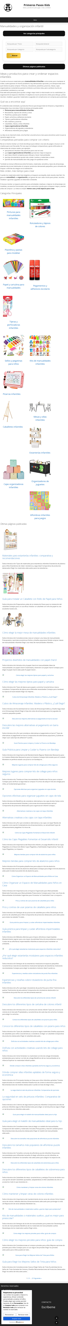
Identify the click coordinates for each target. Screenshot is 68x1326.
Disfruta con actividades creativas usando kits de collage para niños (32, 1049)
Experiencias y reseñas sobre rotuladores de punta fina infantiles (29, 981)
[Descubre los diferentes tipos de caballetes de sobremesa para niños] (34, 1163)
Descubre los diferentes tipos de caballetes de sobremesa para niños (33, 1171)
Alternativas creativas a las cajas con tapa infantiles (27, 817)
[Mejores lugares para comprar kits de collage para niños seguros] (34, 765)
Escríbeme (48, 1307)
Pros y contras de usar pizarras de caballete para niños (29, 907)
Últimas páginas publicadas (34, 66)
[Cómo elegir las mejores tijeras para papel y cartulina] (34, 675)
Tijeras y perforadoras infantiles (13, 324)
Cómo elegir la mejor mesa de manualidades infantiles (28, 632)
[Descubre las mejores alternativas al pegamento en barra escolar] (34, 719)
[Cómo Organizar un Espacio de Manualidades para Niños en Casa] (34, 876)
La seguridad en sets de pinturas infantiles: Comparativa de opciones (31, 1098)
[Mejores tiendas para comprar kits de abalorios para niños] (34, 854)
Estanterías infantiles (39, 452)
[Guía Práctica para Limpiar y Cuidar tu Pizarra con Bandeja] (34, 743)
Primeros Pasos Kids (37, 5)
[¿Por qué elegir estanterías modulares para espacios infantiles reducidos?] (34, 949)
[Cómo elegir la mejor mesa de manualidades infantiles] (34, 620)
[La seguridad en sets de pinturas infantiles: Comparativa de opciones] (34, 1090)
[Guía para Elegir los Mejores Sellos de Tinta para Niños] (34, 1255)
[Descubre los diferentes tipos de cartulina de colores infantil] (34, 998)
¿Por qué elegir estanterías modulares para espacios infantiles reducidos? (32, 957)
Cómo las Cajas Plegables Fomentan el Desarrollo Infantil (30, 839)
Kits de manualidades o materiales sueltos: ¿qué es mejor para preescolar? (33, 1217)
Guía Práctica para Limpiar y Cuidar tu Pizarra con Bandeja (30, 749)
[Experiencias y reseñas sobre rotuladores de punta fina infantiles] (34, 973)
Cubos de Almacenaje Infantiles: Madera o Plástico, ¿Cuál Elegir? (33, 703)
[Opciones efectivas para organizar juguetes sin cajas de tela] (34, 789)
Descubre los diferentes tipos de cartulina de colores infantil (31, 1004)
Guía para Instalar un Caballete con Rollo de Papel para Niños (32, 598)
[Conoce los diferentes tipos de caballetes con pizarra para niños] (34, 1020)
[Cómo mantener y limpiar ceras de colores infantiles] (34, 1187)
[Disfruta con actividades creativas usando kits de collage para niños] (34, 1041)
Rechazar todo (23, 1315)
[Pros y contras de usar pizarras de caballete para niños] (34, 901)
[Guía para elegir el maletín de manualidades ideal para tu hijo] (34, 1114)
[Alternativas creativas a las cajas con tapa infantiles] (34, 811)
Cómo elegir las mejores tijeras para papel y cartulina (28, 681)
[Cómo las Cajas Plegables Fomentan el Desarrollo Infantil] (34, 833)
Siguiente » (38, 1278)
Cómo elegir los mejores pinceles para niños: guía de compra (32, 1239)
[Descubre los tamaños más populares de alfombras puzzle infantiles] (34, 1138)
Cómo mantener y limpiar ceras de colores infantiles (27, 1193)
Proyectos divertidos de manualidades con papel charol (29, 659)
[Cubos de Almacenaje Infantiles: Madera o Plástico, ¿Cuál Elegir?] (34, 697)
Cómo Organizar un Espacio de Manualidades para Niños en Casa (32, 884)
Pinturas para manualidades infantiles (13, 215)
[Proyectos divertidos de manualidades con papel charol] (34, 651)
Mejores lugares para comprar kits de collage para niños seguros (29, 772)
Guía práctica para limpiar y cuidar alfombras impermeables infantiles (31, 930)
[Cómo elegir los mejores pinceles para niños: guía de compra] (34, 1233)
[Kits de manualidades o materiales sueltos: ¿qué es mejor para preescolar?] (34, 1209)
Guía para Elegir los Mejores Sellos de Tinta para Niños (29, 1261)
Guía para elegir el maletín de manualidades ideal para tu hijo (32, 1121)
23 (33, 1278)
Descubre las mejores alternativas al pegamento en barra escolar (30, 726)
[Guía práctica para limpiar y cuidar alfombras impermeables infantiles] (34, 922)
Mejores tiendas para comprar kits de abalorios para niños (31, 860)
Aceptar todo (16, 1319)
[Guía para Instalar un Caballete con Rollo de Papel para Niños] (34, 582)
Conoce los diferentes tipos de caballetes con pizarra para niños (33, 1026)
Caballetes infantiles (13, 426)
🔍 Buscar (14, 55)
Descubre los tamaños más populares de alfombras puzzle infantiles (31, 1146)
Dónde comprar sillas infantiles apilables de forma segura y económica (31, 1073)
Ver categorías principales (34, 33)
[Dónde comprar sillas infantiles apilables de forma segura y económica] (34, 1066)
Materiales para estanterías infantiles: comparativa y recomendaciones (27, 557)
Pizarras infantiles (11, 394)
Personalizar (9, 1315)
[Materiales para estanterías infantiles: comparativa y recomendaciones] (34, 539)
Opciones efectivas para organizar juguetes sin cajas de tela (31, 795)
